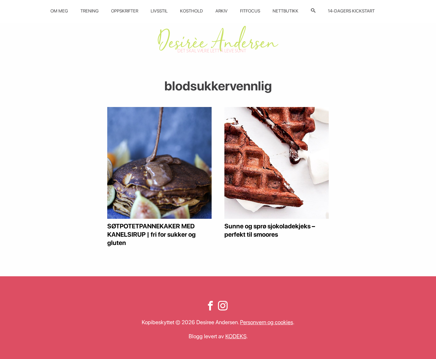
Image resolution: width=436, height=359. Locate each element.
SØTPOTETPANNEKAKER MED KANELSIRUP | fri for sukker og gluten (151, 234)
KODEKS (235, 336)
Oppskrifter (124, 10)
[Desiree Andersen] (218, 39)
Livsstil (159, 10)
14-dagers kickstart (351, 10)
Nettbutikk (285, 10)
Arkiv (221, 10)
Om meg (59, 10)
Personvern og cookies (266, 322)
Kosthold (191, 10)
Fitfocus (250, 10)
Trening (89, 10)
